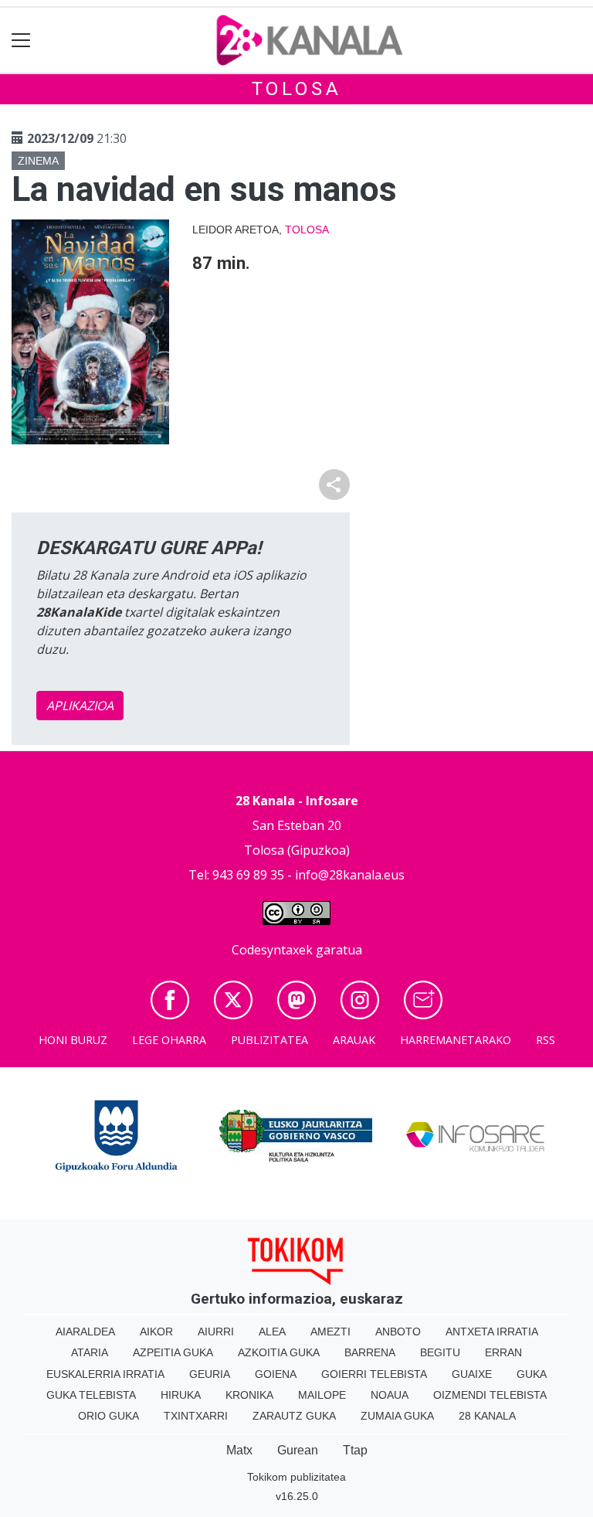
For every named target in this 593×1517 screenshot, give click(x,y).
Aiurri (216, 1331)
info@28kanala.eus (350, 874)
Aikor (156, 1331)
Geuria (209, 1374)
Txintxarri (196, 1416)
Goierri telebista (374, 1374)
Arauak (354, 1039)
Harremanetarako (455, 1039)
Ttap (355, 1450)
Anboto (398, 1331)
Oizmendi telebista (490, 1395)
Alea (272, 1331)
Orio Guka (108, 1416)
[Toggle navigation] (21, 40)
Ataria (89, 1352)
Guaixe (472, 1374)
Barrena (369, 1352)
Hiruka (181, 1395)
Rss (545, 1039)
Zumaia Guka (397, 1416)
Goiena (275, 1374)
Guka (532, 1374)
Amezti (330, 1331)
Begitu (440, 1352)
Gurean (297, 1450)
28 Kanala (487, 1416)
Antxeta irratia (492, 1331)
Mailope (322, 1395)
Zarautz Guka (294, 1416)
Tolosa (297, 89)
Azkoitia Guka (279, 1352)
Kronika (249, 1395)
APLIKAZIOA (80, 705)
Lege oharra (169, 1039)
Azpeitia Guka (173, 1352)
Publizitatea (269, 1039)
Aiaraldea (85, 1331)
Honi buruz (73, 1039)
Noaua (389, 1395)
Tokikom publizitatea (296, 1477)
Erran (503, 1352)
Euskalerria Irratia (105, 1374)
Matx (239, 1450)
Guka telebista (91, 1395)
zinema (38, 161)
